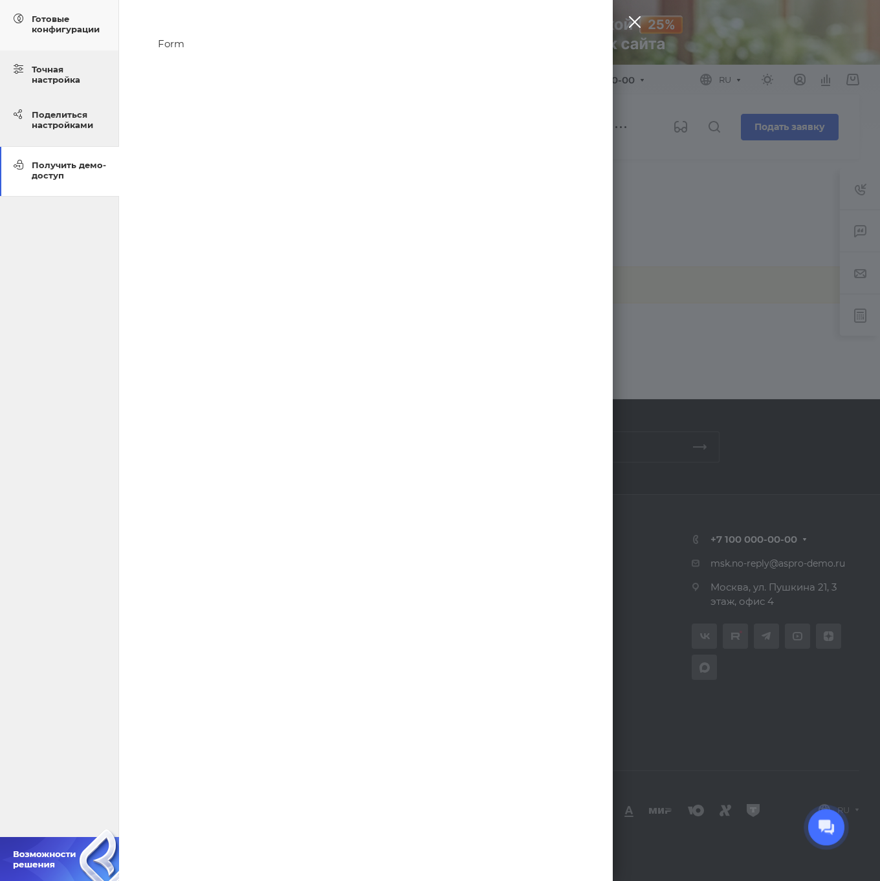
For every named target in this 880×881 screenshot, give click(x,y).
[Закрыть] (631, 25)
